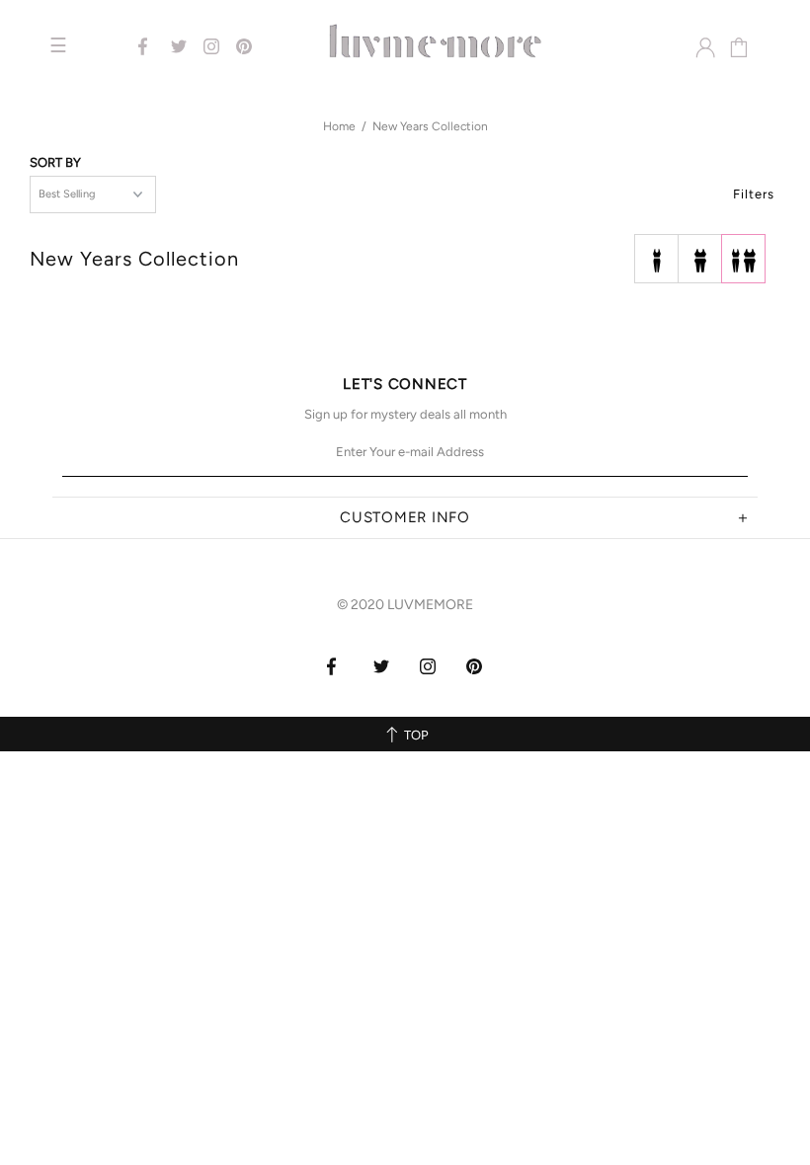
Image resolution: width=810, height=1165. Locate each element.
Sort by (55, 162)
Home (339, 126)
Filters (753, 194)
